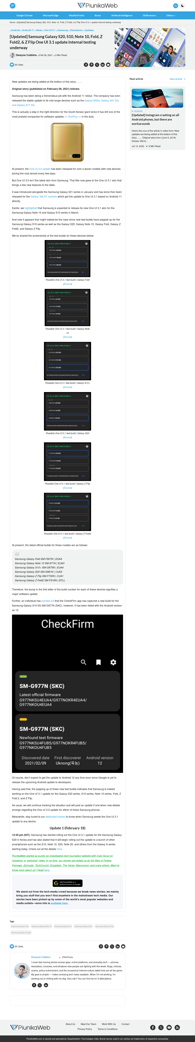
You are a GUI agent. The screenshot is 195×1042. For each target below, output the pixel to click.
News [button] (39, 30)
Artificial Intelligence (122, 15)
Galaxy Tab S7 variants (44, 196)
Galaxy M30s (92, 100)
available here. (59, 903)
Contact (125, 1024)
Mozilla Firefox (76, 15)
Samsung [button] (63, 30)
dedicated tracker (55, 816)
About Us (70, 1024)
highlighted (31, 208)
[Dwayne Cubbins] (21, 971)
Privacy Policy (85, 1029)
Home (12, 22)
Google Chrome (25, 15)
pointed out (47, 600)
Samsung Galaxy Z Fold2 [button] (21, 932)
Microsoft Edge (51, 15)
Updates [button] (89, 30)
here (59, 849)
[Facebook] (152, 1027)
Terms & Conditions (107, 1029)
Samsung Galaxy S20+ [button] (83, 926)
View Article (176, 79)
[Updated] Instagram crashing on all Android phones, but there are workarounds (155, 119)
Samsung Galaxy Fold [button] (19, 926)
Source (67, 284)
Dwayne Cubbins (26, 55)
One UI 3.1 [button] (49, 30)
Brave (98, 15)
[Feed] (177, 1027)
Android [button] (15, 30)
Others (170, 15)
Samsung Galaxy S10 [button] (63, 926)
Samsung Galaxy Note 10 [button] (41, 926)
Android (138, 111)
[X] (161, 1027)
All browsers (149, 15)
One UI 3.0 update (39, 169)
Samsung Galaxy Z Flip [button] (104, 926)
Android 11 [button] (28, 30)
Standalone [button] (76, 30)
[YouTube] (169, 1027)
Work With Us (109, 1024)
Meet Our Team (88, 1024)
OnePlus (73, 116)
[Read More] (157, 98)
